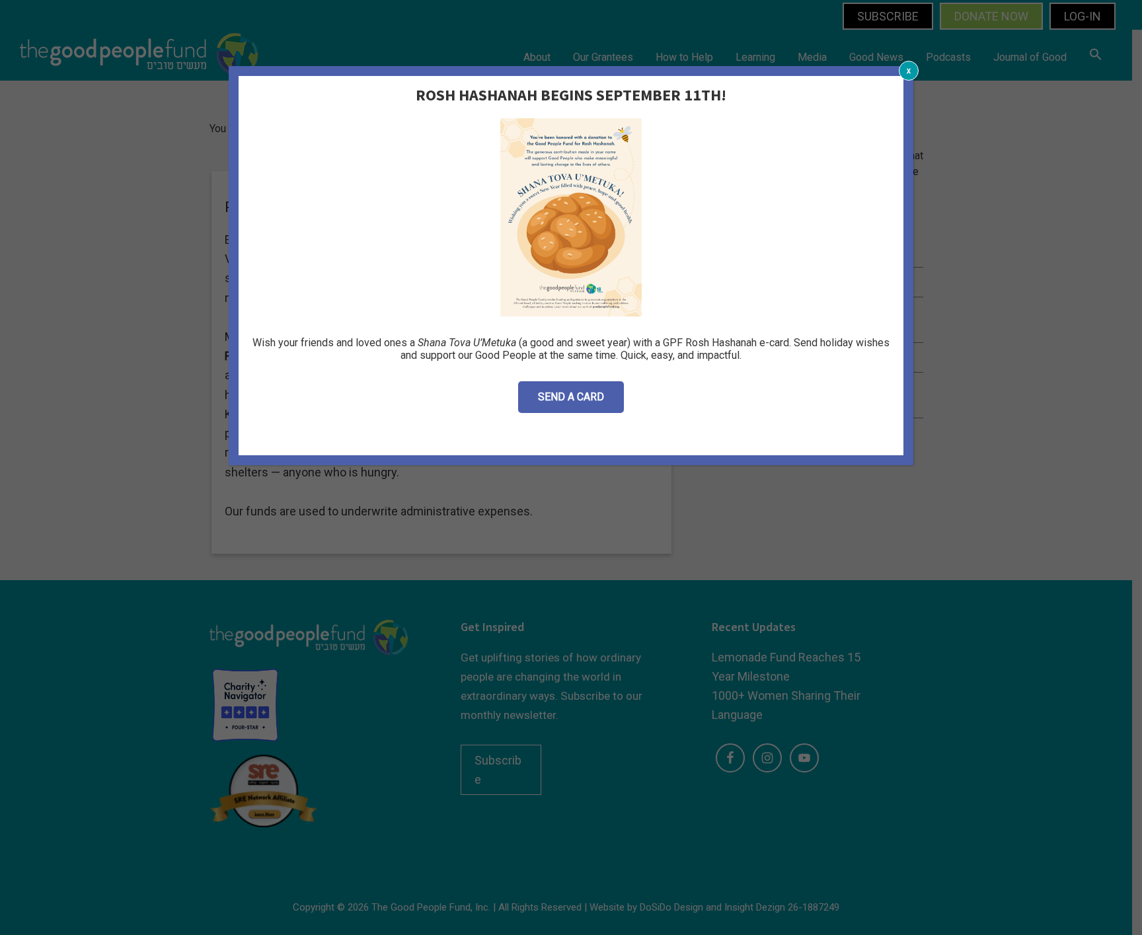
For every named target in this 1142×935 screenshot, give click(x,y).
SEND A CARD (571, 397)
